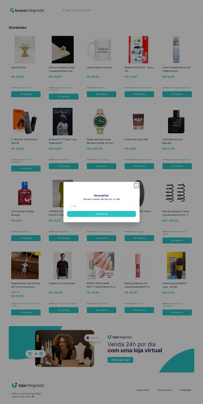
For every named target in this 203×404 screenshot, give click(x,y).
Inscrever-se (101, 214)
